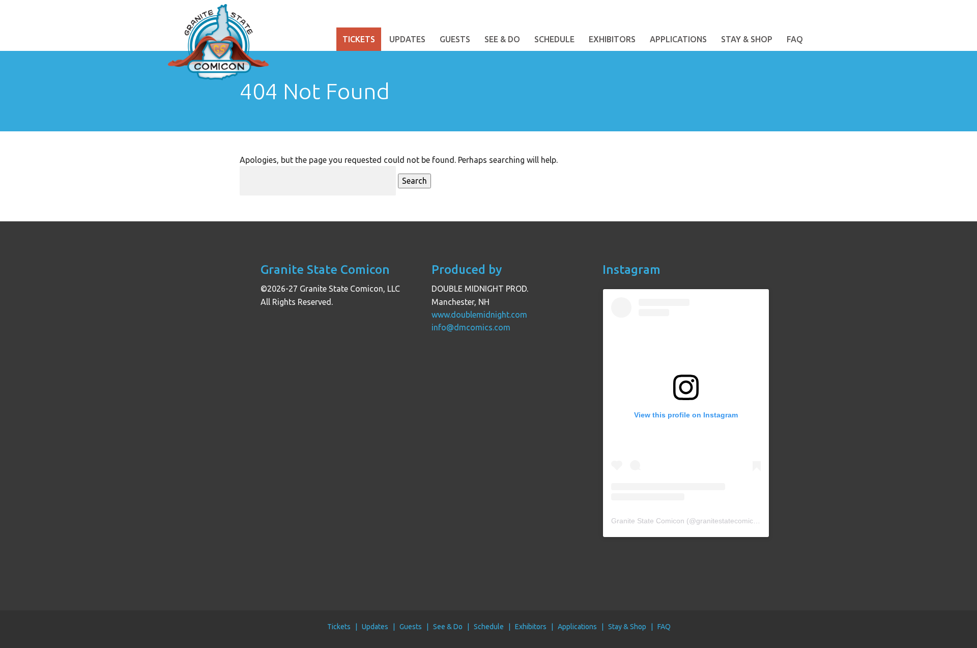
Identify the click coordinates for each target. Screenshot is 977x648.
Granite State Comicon (647, 521)
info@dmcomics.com (471, 327)
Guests (455, 39)
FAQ (795, 39)
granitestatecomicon (728, 521)
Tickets (358, 39)
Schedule (554, 39)
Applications (678, 39)
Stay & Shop (746, 39)
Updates (407, 39)
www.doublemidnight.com (479, 314)
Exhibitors (612, 39)
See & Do (502, 39)
